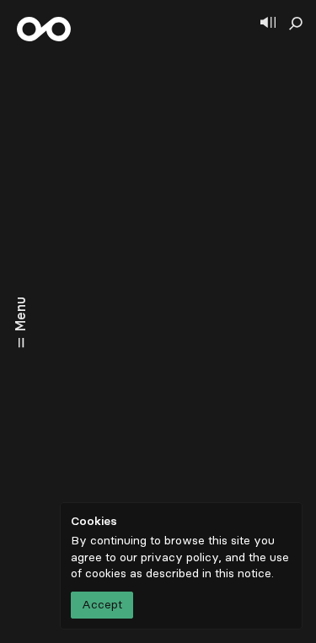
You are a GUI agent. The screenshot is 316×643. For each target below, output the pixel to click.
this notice (243, 573)
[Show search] (296, 23)
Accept (102, 604)
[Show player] (268, 23)
